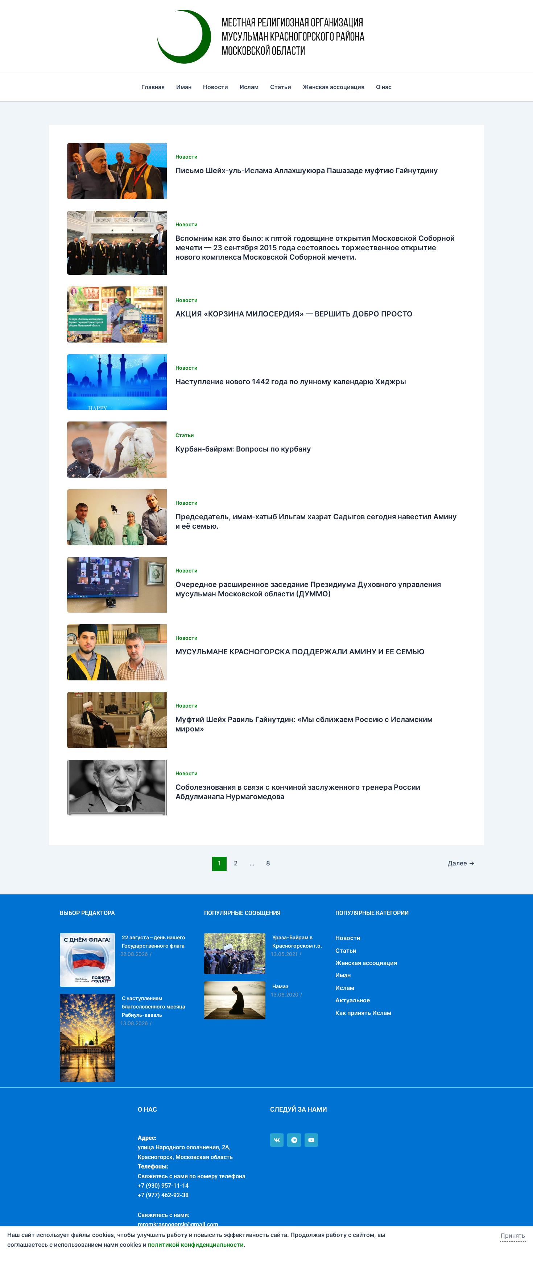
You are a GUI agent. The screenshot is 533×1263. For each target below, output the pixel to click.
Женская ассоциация (333, 87)
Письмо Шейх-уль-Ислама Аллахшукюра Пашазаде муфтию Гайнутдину (306, 170)
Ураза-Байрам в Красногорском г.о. (297, 941)
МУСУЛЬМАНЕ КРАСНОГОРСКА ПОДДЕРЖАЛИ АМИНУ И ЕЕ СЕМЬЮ (300, 651)
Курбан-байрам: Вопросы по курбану (243, 449)
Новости (215, 87)
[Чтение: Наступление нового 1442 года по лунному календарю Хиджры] (117, 382)
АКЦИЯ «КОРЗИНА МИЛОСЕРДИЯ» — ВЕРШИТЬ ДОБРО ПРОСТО (294, 314)
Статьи (280, 87)
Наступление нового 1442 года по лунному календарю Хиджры (290, 381)
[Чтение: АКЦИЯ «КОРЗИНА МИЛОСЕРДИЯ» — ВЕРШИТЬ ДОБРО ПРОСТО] (117, 314)
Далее (461, 863)
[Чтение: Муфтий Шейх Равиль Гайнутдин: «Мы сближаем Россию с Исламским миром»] (117, 720)
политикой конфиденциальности (196, 1244)
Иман (183, 87)
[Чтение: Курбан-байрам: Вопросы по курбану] (117, 449)
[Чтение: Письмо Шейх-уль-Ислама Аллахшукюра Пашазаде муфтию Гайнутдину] (117, 171)
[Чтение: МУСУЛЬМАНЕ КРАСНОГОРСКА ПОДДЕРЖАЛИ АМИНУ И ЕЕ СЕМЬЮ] (117, 652)
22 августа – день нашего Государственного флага (153, 941)
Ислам (249, 87)
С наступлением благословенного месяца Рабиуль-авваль (153, 1006)
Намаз (280, 986)
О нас (384, 87)
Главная (153, 87)
